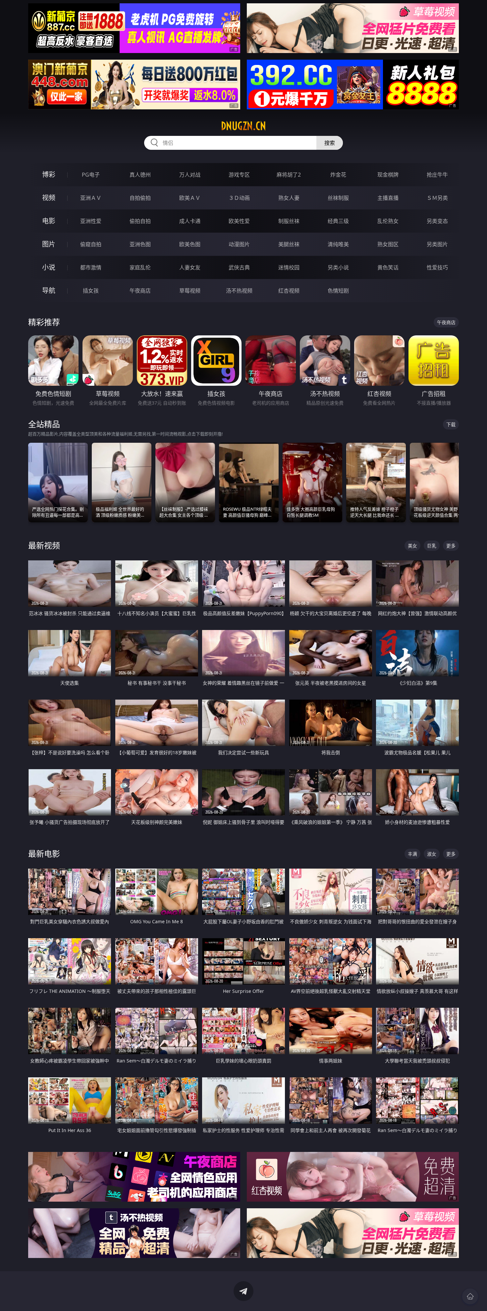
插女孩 (91, 290)
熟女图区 (388, 244)
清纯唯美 (338, 244)
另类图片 (437, 244)
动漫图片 (239, 244)
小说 (48, 267)
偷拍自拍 (140, 221)
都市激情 (90, 267)
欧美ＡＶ (189, 197)
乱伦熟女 (388, 221)
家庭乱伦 (140, 267)
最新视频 (44, 545)
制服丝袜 (288, 221)
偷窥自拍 (90, 244)
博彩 (48, 174)
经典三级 (338, 221)
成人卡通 (189, 221)
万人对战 (189, 174)
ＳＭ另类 (437, 197)
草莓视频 (189, 290)
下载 (451, 424)
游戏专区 (239, 174)
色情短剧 (338, 290)
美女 (412, 545)
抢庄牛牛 (437, 174)
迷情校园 (288, 267)
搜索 (329, 142)
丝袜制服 (338, 197)
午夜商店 (140, 290)
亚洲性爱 (90, 221)
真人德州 (140, 174)
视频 (48, 197)
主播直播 (388, 197)
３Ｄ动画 (239, 197)
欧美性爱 (239, 221)
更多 (451, 545)
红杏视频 (288, 290)
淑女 (431, 854)
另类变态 (437, 221)
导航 (48, 290)
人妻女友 (189, 267)
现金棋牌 (388, 174)
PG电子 (91, 174)
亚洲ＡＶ (90, 197)
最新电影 (44, 853)
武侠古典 (239, 267)
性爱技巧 (437, 267)
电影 (48, 220)
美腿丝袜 (288, 244)
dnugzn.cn (243, 126)
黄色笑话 (388, 267)
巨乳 (431, 545)
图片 (48, 244)
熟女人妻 (288, 197)
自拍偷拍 (140, 197)
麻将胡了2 (289, 174)
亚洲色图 (140, 244)
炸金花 (338, 174)
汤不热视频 (239, 290)
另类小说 (338, 267)
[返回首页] (470, 1296)
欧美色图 (189, 244)
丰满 (412, 854)
